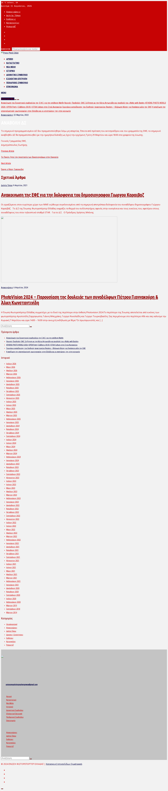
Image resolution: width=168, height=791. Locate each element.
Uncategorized (11, 624)
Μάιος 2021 (10, 571)
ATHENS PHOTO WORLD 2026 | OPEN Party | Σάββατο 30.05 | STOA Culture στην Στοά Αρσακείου (41, 345)
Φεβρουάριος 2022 (13, 540)
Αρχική (9, 59)
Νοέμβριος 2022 (12, 509)
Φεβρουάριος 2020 (13, 602)
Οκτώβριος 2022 (12, 512)
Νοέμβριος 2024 (12, 429)
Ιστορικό (10, 71)
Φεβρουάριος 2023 (13, 498)
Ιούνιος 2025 (11, 405)
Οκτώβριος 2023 (12, 471)
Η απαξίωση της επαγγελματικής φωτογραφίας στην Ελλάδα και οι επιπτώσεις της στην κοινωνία (43, 352)
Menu (3, 92)
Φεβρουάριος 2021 (13, 581)
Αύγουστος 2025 (12, 398)
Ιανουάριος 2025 (12, 422)
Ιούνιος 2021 (11, 567)
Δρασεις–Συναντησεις (14, 635)
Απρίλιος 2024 (11, 450)
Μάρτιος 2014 (11, 612)
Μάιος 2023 (10, 488)
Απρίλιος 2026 (11, 371)
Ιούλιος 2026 (11, 364)
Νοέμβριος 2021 (12, 550)
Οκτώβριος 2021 (12, 554)
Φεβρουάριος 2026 (13, 377)
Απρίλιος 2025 (11, 412)
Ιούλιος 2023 (11, 481)
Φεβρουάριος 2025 (13, 419)
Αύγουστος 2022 (12, 519)
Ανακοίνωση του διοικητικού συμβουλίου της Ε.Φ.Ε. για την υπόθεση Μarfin (32, 103)
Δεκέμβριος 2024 (12, 426)
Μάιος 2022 (10, 530)
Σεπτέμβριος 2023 (13, 474)
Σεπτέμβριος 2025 (13, 395)
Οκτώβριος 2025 (12, 391)
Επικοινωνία (12, 86)
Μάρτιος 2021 (11, 578)
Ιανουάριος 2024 (12, 460)
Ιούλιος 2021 (11, 564)
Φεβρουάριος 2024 (13, 457)
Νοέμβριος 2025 (12, 388)
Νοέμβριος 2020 (12, 592)
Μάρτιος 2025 (11, 415)
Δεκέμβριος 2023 (12, 464)
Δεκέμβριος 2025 (12, 384)
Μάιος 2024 (10, 447)
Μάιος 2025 (10, 409)
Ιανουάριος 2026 (12, 381)
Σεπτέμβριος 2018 (13, 609)
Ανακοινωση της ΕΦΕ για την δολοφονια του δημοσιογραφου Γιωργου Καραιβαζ (72, 195)
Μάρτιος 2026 (11, 374)
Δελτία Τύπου (13, 15)
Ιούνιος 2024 (11, 443)
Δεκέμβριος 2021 (12, 547)
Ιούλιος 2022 (11, 523)
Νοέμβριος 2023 (12, 467)
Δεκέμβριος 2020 (12, 588)
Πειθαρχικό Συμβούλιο (17, 82)
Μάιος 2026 (10, 367)
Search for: (6, 49)
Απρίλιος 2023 (11, 491)
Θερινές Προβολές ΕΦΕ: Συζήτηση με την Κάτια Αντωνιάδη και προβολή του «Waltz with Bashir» (104, 103)
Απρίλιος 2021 (11, 574)
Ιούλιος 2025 (11, 402)
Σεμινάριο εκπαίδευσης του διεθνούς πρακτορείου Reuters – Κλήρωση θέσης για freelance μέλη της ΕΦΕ (106, 107)
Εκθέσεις (11, 19)
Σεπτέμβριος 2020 (13, 595)
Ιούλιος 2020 (11, 599)
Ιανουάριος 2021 (12, 585)
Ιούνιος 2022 (11, 526)
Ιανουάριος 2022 (12, 543)
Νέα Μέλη (11, 67)
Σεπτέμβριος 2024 (13, 436)
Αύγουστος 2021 (12, 561)
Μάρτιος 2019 (11, 605)
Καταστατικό (12, 63)
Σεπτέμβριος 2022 (13, 516)
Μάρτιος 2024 (11, 453)
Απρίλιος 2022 (11, 533)
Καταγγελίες (12, 23)
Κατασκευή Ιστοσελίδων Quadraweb (64, 764)
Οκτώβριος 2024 (12, 433)
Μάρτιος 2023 (11, 495)
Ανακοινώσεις (13, 12)
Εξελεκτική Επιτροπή (16, 79)
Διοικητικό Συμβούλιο (17, 75)
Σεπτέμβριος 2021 (13, 557)
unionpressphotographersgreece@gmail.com (22, 684)
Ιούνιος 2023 (11, 484)
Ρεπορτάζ (11, 26)
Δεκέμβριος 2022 (12, 505)
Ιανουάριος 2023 (12, 502)
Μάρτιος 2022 (11, 536)
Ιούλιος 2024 (11, 440)
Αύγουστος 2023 (12, 478)
